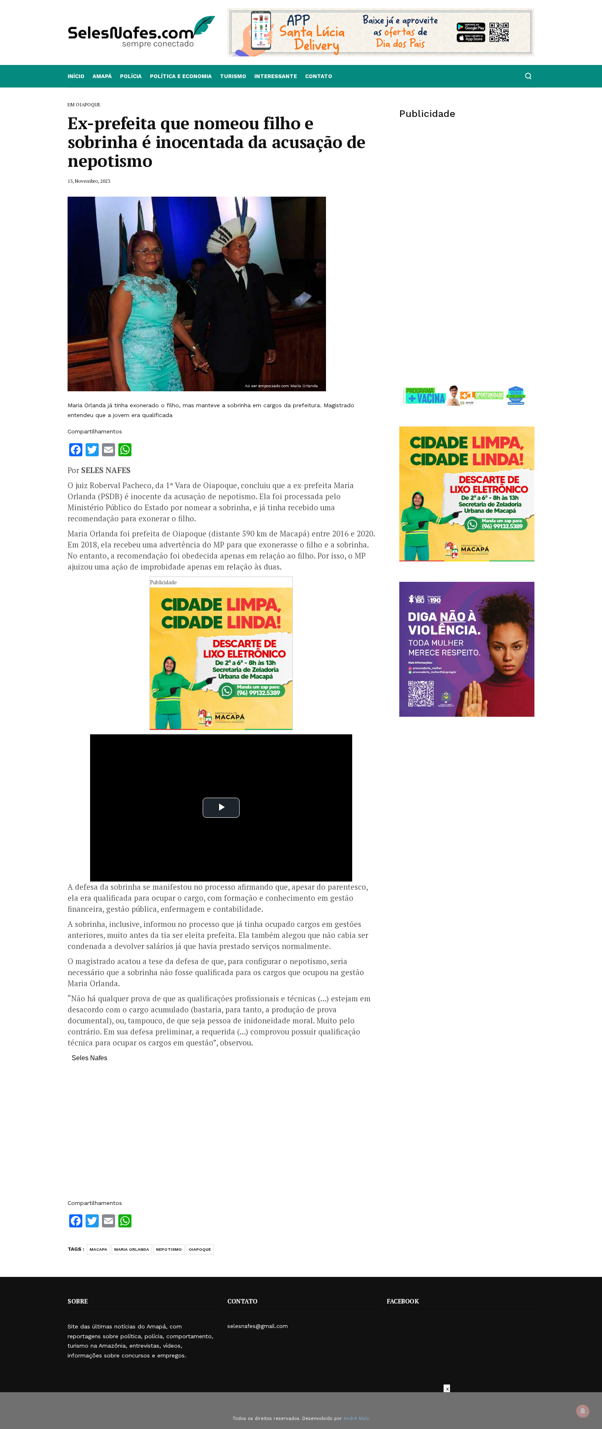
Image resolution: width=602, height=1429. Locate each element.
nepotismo (169, 1249)
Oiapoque (200, 1249)
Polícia (131, 76)
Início (76, 76)
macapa (98, 1249)
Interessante (275, 76)
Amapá (102, 76)
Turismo (233, 76)
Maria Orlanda (131, 1249)
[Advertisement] (221, 1134)
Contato (318, 76)
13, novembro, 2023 (89, 181)
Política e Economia (181, 76)
